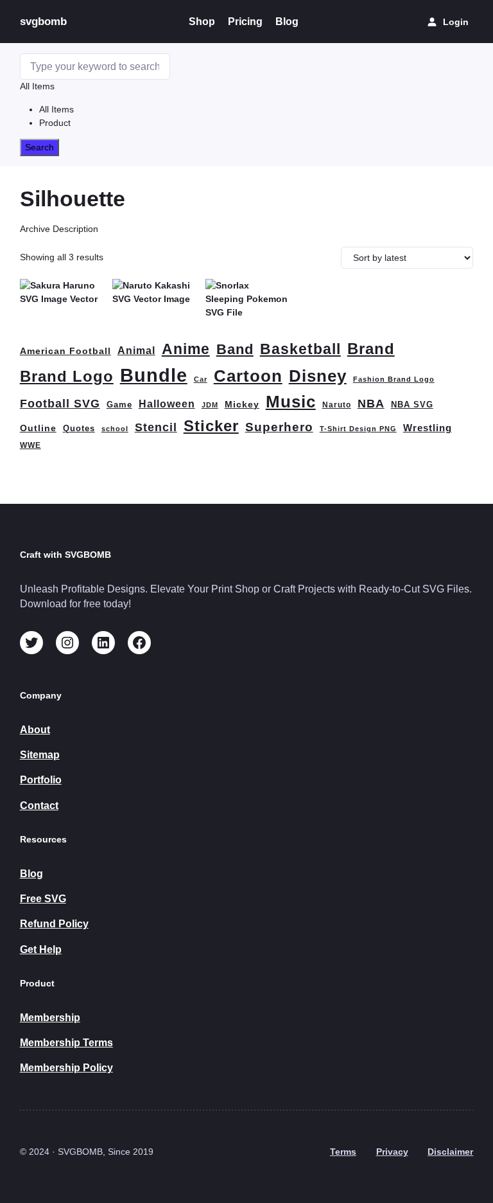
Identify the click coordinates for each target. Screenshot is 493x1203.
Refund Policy (54, 923)
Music (291, 401)
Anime (186, 349)
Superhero (279, 427)
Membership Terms (66, 1042)
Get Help (41, 949)
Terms (343, 1151)
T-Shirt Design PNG (358, 428)
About (35, 729)
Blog (31, 873)
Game (119, 404)
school (114, 428)
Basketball (300, 349)
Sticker (211, 425)
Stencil (156, 427)
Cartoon (248, 376)
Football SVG (60, 403)
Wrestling (427, 427)
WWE (30, 445)
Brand (371, 348)
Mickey (242, 404)
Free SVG (43, 898)
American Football (65, 351)
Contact (39, 805)
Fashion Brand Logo (394, 379)
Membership (50, 1017)
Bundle (153, 375)
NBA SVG (412, 404)
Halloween (167, 403)
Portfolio (41, 779)
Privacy (392, 1151)
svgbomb (43, 21)
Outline (38, 428)
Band (235, 349)
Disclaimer (450, 1151)
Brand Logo (67, 376)
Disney (318, 376)
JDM (210, 405)
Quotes (79, 428)
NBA (371, 403)
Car (200, 379)
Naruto (336, 404)
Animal (136, 350)
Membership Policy (66, 1067)
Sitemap (40, 754)
